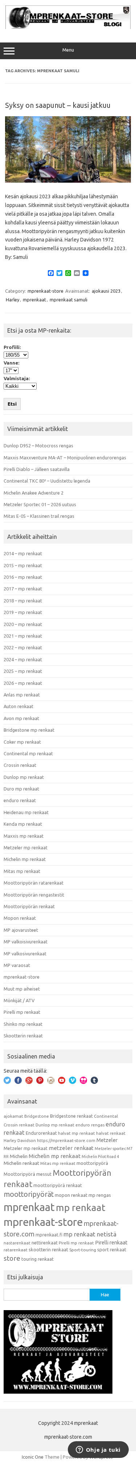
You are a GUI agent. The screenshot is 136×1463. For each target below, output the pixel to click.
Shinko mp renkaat (23, 1024)
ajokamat (13, 1116)
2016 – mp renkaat (23, 577)
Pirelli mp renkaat (22, 1012)
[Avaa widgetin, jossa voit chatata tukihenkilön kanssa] (98, 1450)
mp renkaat (81, 1207)
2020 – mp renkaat (23, 624)
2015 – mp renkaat (23, 565)
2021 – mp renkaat (23, 635)
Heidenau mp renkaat (26, 812)
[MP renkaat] (68, 27)
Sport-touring (82, 1249)
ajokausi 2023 (106, 290)
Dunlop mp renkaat (24, 777)
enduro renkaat (20, 800)
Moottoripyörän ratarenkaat (33, 882)
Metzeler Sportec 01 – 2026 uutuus (40, 504)
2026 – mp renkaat (23, 683)
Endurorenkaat (41, 1132)
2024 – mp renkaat (23, 659)
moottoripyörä (92, 1163)
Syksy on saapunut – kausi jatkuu (58, 105)
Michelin (19, 1156)
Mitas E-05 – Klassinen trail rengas (39, 516)
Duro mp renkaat (21, 788)
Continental (106, 1116)
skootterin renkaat (48, 1249)
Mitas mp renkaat (22, 871)
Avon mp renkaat (21, 718)
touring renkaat (37, 1258)
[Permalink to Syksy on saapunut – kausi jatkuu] (68, 181)
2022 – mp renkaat (23, 647)
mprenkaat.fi (49, 1234)
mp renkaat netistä (89, 1234)
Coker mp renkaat (22, 741)
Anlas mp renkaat (22, 694)
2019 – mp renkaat (23, 612)
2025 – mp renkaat (23, 671)
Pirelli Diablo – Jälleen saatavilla (37, 469)
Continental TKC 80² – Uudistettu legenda (47, 480)
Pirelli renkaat (111, 1242)
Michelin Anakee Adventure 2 (33, 492)
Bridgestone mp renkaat (29, 729)
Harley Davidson (20, 1140)
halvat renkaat (110, 1133)
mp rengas (99, 1195)
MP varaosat (17, 965)
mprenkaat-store (45, 290)
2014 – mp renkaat (23, 553)
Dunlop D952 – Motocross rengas (38, 445)
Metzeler (107, 1140)
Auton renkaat (18, 706)
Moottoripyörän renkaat (29, 906)
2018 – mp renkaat (23, 600)
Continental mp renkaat (28, 753)
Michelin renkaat (21, 1163)
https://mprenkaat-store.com (66, 1140)
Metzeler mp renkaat (26, 847)
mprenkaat (34, 299)
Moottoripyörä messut (27, 1174)
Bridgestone (36, 1116)
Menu (68, 50)
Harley (12, 299)
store (12, 1258)
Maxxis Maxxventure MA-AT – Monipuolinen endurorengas (65, 457)
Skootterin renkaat (23, 1035)
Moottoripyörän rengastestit (34, 894)
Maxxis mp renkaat (24, 835)
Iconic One (33, 1456)
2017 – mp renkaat (23, 588)
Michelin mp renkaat (25, 859)
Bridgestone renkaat (71, 1115)
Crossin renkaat (20, 765)
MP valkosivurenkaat (25, 953)
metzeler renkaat (71, 1148)
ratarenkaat (16, 1249)
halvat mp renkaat (76, 1133)
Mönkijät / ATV (19, 1000)
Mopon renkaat (20, 918)
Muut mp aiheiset (22, 988)
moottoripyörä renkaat (57, 1185)
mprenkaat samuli (68, 299)
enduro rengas (89, 1124)
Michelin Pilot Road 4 (100, 1156)
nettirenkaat (45, 1242)
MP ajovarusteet (21, 929)
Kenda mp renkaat (23, 823)
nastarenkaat (17, 1242)
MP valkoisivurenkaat (26, 941)
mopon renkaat (71, 1195)
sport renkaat (111, 1249)
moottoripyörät (29, 1194)
